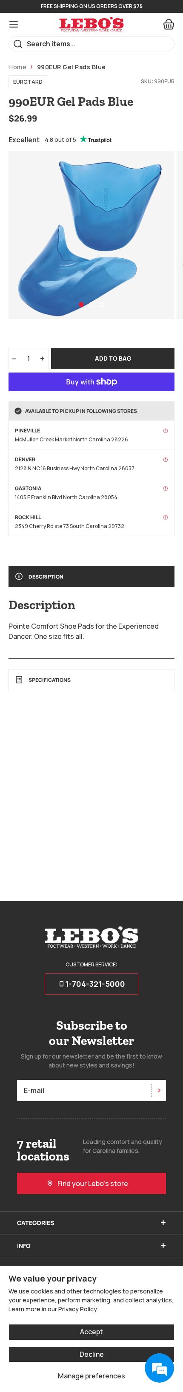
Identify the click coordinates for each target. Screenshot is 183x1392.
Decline (92, 1354)
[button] (81, 304)
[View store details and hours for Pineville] (165, 430)
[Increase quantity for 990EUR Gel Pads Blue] (43, 358)
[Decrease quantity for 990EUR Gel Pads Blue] (14, 358)
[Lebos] (91, 24)
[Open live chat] (159, 1368)
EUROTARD (28, 81)
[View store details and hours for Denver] (165, 459)
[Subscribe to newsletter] (159, 1090)
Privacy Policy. (78, 1309)
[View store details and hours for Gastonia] (165, 488)
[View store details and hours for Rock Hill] (165, 517)
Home (17, 67)
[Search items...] (18, 44)
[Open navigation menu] (14, 24)
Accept (91, 1331)
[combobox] (91, 43)
